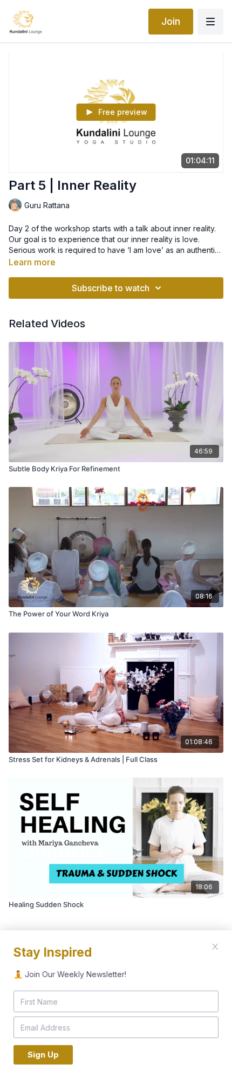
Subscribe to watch (110, 288)
